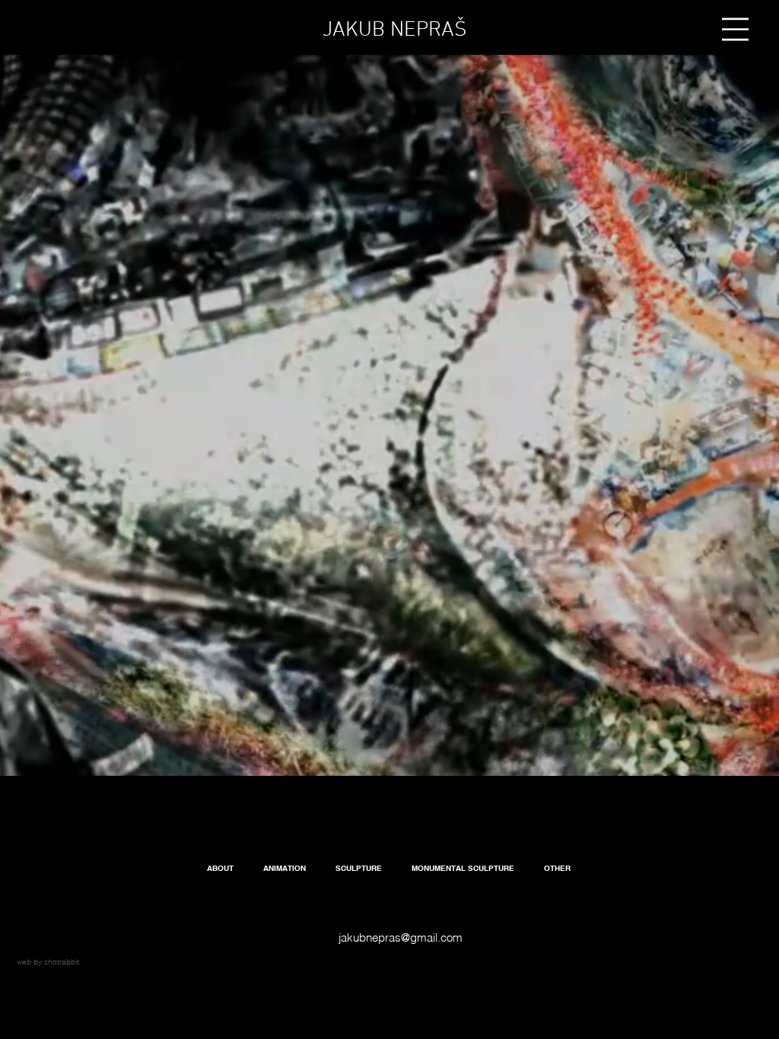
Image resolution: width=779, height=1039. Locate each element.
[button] (735, 29)
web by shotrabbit (48, 962)
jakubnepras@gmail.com (401, 937)
